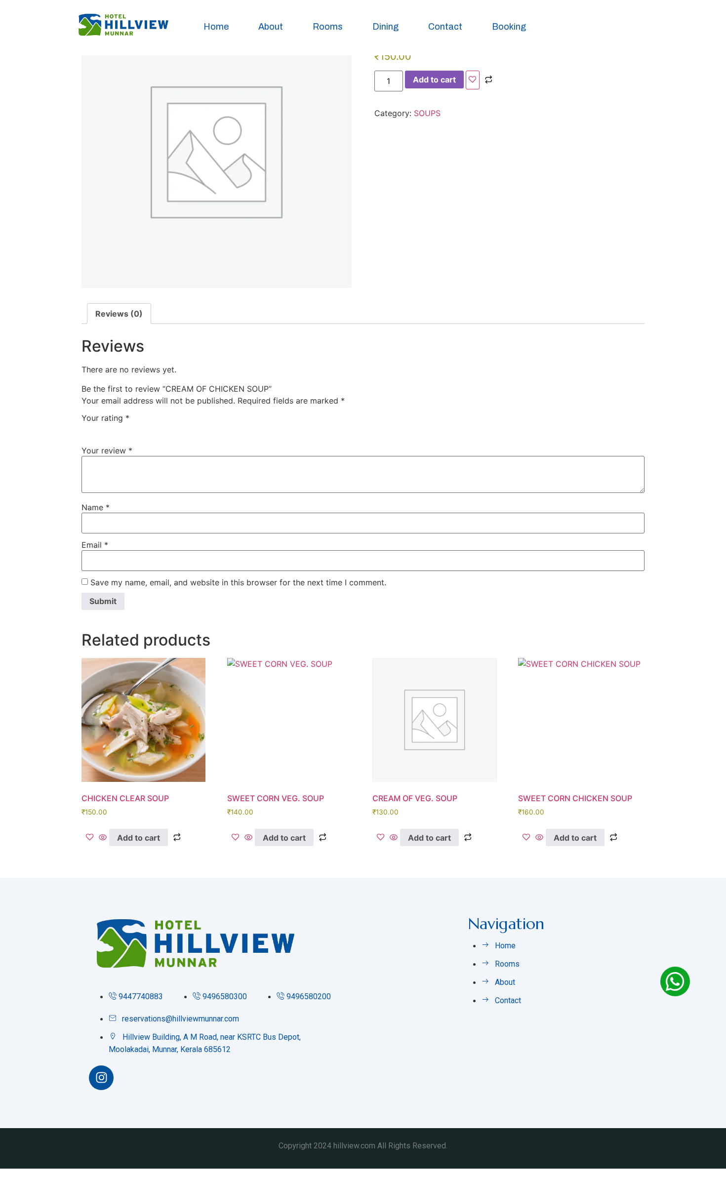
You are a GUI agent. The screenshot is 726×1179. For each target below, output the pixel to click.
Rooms (328, 27)
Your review (106, 450)
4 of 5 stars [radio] (130, 429)
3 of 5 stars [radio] (116, 429)
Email (94, 545)
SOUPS (427, 113)
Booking (509, 27)
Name (95, 507)
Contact (445, 27)
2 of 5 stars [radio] (102, 429)
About (270, 27)
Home (216, 27)
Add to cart (434, 79)
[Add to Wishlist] (473, 80)
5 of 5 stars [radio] (145, 429)
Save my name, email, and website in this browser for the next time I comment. (238, 582)
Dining (385, 27)
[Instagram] (101, 1077)
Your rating (105, 418)
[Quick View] (102, 838)
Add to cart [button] (138, 838)
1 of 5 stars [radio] (87, 429)
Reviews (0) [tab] (119, 314)
